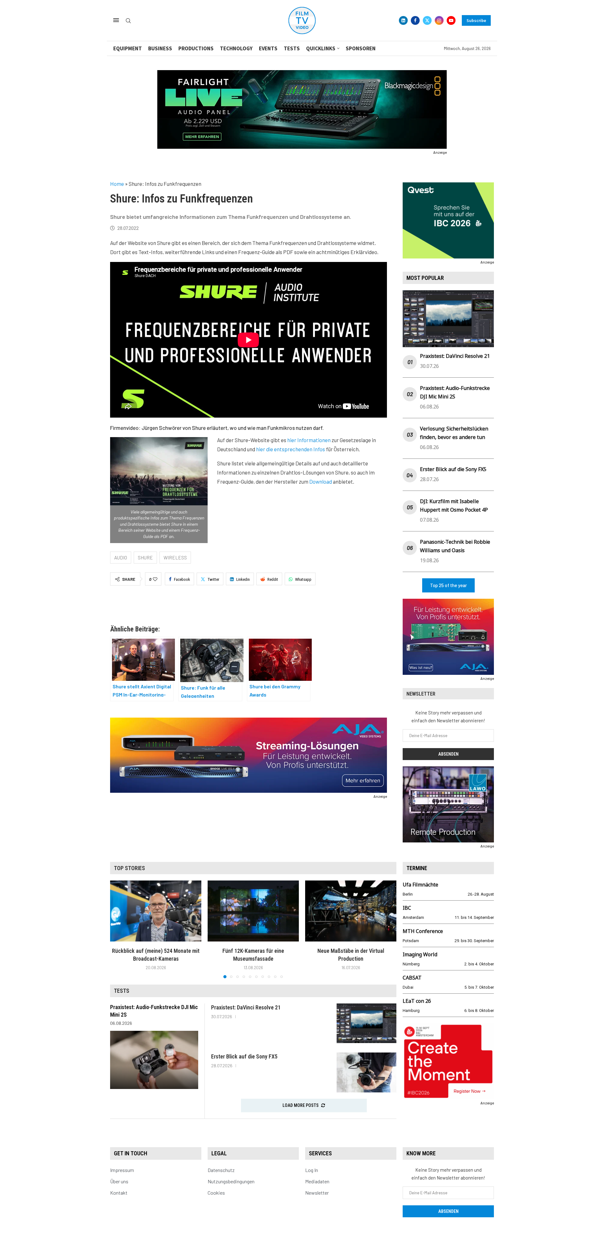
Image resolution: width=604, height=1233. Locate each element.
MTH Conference (423, 931)
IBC (407, 907)
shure (145, 557)
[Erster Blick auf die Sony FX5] (366, 1072)
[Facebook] (415, 20)
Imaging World (420, 954)
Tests (292, 48)
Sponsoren (361, 48)
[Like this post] (155, 579)
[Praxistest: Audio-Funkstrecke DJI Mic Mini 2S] (154, 1060)
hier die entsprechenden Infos (290, 449)
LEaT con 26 (417, 1000)
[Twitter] (427, 20)
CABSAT (412, 977)
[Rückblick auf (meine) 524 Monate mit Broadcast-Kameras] (155, 910)
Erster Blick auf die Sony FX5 (453, 469)
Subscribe (476, 20)
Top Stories (129, 868)
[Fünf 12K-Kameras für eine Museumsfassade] (253, 910)
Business (160, 48)
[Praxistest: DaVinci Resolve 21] (366, 1023)
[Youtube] (451, 20)
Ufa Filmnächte (420, 884)
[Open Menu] (116, 20)
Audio (120, 557)
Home (117, 184)
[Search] (128, 21)
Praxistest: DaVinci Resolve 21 (455, 356)
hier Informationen (309, 440)
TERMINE (416, 868)
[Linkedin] (403, 20)
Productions (196, 48)
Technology (236, 48)
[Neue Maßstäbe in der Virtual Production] (350, 910)
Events (268, 48)
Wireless (175, 557)
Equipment (127, 48)
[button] (118, 929)
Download (320, 481)
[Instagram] (439, 20)
